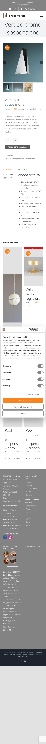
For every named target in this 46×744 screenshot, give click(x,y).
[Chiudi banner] (43, 329)
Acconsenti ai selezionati (23, 407)
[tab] (8, 169)
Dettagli (18, 458)
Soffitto (28, 519)
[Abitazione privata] (13, 561)
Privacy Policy (22, 652)
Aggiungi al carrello (17, 147)
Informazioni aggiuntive (8, 176)
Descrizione (7, 169)
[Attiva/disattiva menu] (41, 16)
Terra (28, 525)
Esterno (29, 509)
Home (28, 482)
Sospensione (30, 159)
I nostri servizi (31, 488)
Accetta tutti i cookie (23, 401)
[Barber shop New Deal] (6, 554)
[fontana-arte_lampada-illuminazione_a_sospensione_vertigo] (23, 62)
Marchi (28, 492)
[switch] (40, 372)
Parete (28, 515)
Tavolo (28, 522)
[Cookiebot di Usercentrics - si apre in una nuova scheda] (29, 329)
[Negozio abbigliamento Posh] (13, 554)
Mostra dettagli (33, 394)
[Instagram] (10, 537)
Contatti (29, 495)
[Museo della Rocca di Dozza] (6, 561)
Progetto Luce (18, 159)
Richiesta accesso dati (28, 654)
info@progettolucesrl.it (23, 4)
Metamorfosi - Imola (23, 656)
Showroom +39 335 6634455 (22, 2)
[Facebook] (5, 537)
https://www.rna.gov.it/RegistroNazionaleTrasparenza (12, 602)
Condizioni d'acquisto (15, 654)
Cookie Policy (30, 652)
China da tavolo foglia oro (33, 294)
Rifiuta (23, 413)
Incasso (29, 512)
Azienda (29, 485)
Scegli (8, 458)
